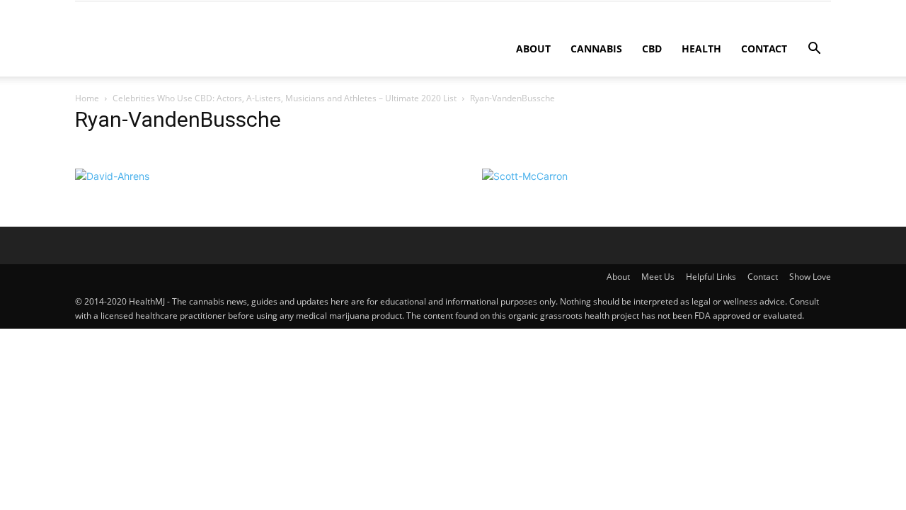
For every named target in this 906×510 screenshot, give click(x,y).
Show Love (810, 277)
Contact (764, 48)
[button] (814, 50)
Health (701, 48)
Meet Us (658, 277)
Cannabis (596, 48)
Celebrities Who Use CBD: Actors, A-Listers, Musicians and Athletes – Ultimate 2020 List (285, 98)
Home (87, 98)
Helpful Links (711, 277)
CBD (652, 48)
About (533, 48)
